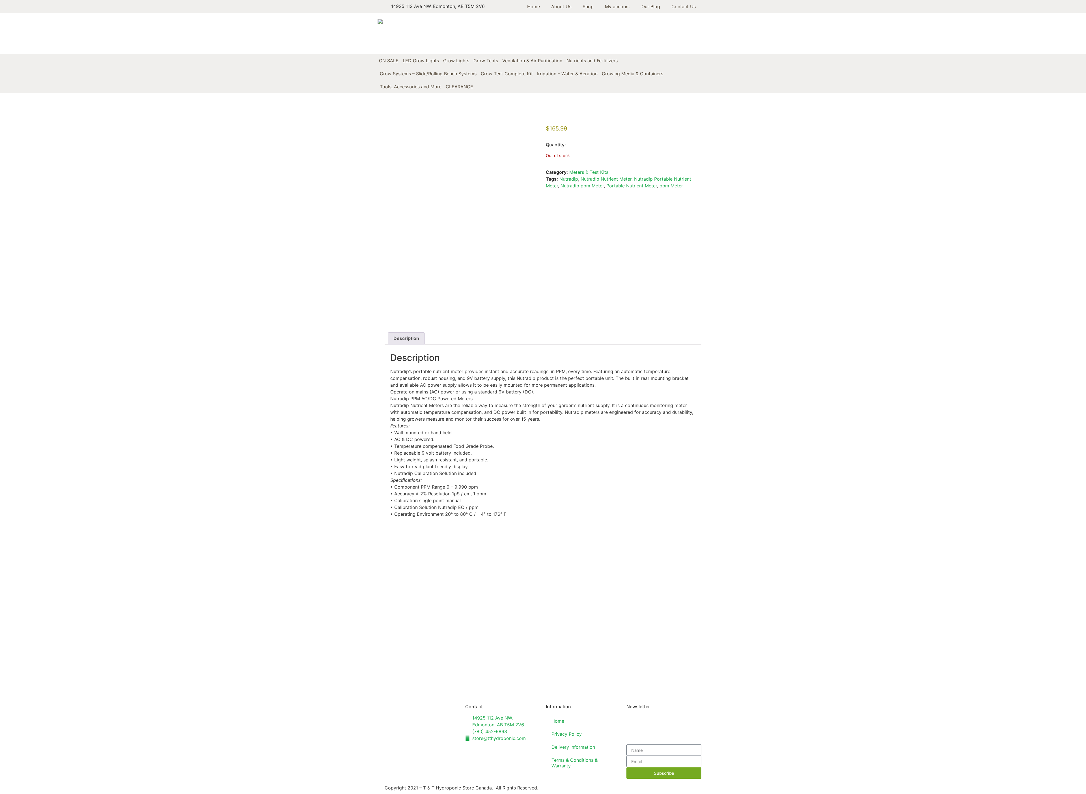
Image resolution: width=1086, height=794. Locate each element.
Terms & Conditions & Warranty (574, 763)
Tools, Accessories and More (410, 86)
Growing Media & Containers (632, 73)
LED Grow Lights (421, 60)
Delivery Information (573, 747)
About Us (561, 6)
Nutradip (568, 179)
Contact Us (683, 6)
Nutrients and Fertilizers (592, 60)
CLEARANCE (459, 86)
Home (533, 6)
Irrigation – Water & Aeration (567, 73)
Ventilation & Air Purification (532, 60)
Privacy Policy (566, 734)
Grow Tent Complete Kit (507, 73)
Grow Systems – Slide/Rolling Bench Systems (428, 73)
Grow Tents (485, 60)
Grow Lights (456, 60)
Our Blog (650, 6)
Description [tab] (406, 338)
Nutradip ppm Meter (582, 186)
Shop (588, 6)
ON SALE (388, 60)
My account (617, 6)
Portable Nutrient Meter (631, 186)
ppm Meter (671, 186)
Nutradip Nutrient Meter (606, 179)
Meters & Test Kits (588, 172)
